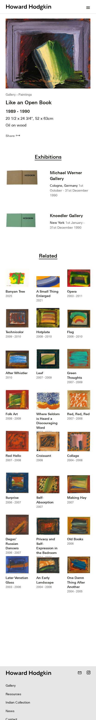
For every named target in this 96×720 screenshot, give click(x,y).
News (10, 711)
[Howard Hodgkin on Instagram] (88, 673)
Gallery (11, 94)
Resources (13, 694)
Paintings (25, 94)
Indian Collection (18, 702)
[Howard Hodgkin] (28, 7)
